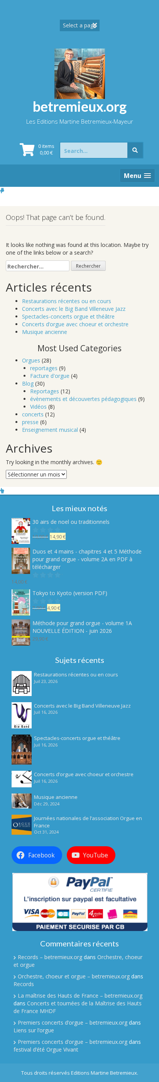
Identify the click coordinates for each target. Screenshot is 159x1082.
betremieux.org (80, 106)
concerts (33, 414)
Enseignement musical (50, 429)
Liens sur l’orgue (34, 1030)
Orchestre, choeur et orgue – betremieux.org (74, 976)
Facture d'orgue (49, 375)
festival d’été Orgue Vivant (46, 1049)
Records (24, 984)
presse (30, 422)
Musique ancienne (44, 332)
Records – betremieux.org (50, 957)
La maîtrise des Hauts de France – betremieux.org (80, 995)
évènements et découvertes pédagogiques (83, 399)
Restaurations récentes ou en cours (66, 301)
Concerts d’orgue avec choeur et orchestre (75, 324)
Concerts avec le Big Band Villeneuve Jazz (73, 308)
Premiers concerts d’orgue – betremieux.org (72, 1022)
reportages (44, 368)
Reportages (44, 391)
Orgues (31, 360)
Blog (28, 383)
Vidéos (38, 406)
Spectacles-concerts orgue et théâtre (68, 316)
